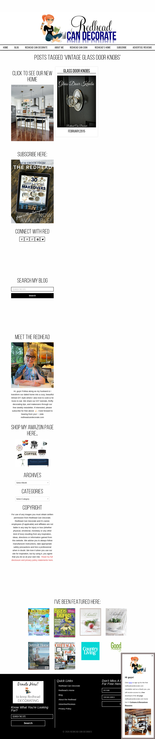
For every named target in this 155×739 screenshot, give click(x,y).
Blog (16, 47)
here (130, 682)
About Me (59, 47)
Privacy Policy (65, 709)
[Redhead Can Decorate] (77, 28)
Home (5, 47)
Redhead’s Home (103, 47)
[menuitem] (5, 47)
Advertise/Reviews (142, 47)
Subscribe (122, 47)
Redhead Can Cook (79, 47)
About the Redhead (67, 699)
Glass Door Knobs (76, 70)
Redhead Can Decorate (36, 47)
